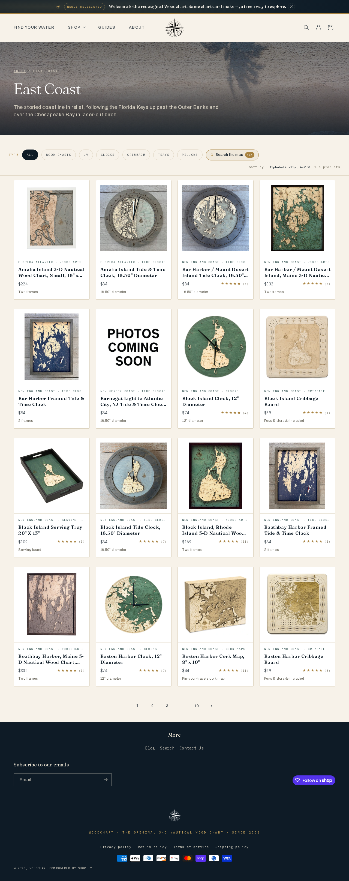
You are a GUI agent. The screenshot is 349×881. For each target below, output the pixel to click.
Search (167, 748)
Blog (150, 748)
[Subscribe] (106, 779)
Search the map (234, 155)
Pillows (190, 155)
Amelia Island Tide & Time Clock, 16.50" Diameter (133, 272)
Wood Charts (58, 155)
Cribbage (136, 155)
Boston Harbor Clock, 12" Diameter (131, 659)
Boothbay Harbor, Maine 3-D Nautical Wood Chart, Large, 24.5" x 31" (51, 662)
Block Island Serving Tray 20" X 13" (50, 530)
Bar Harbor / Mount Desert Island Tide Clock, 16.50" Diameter (215, 275)
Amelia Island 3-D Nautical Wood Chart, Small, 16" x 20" (51, 275)
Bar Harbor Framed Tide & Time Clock (51, 401)
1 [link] (137, 705)
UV (86, 155)
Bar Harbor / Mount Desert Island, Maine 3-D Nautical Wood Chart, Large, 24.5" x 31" (297, 278)
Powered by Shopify (74, 868)
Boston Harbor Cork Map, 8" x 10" (213, 659)
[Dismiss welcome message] (291, 6)
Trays (163, 155)
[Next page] (211, 706)
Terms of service (191, 847)
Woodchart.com (42, 868)
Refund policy (152, 847)
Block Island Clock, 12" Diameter (210, 401)
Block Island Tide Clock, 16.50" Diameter (130, 530)
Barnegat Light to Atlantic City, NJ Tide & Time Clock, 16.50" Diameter (133, 404)
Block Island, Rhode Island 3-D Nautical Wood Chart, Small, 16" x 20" (213, 533)
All (30, 155)
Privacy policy (115, 847)
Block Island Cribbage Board (291, 401)
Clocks (108, 155)
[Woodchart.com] (174, 821)
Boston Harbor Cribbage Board (293, 659)
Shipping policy (232, 847)
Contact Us (192, 748)
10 (196, 706)
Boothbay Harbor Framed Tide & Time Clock (295, 530)
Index (20, 71)
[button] (76, 27)
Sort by (256, 167)
